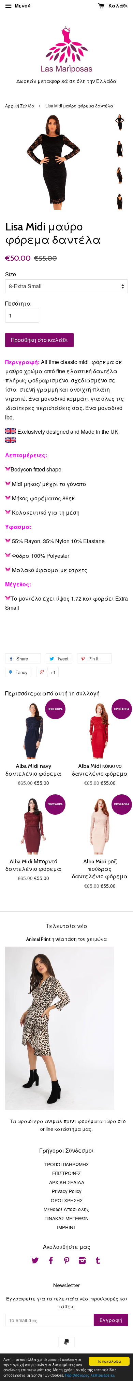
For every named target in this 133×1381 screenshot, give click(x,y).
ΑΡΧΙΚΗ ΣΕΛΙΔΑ (66, 1182)
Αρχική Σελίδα (19, 105)
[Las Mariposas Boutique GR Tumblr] (98, 1261)
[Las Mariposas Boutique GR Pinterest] (66, 1261)
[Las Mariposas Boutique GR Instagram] (82, 1261)
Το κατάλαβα (109, 1361)
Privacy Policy (67, 1191)
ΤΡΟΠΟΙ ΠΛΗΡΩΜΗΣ (66, 1164)
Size (10, 274)
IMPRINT (66, 1227)
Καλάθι (117, 5)
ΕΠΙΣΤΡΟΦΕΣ (66, 1173)
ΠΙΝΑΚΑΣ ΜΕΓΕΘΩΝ (67, 1218)
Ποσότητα (18, 303)
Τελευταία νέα (67, 926)
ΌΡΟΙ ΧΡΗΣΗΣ (67, 1200)
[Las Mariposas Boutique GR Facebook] (51, 1261)
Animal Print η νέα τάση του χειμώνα (66, 939)
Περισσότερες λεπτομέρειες (90, 1375)
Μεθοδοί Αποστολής (66, 1209)
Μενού (22, 5)
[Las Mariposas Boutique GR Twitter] (35, 1261)
